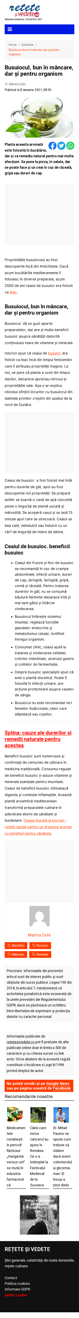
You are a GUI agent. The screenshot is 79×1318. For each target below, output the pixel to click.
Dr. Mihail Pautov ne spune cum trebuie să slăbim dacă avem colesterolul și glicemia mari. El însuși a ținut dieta (62, 1156)
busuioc (54, 353)
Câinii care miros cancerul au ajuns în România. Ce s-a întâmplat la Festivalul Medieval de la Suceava (39, 1156)
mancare (18, 954)
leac (13, 292)
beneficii (18, 945)
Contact (11, 1278)
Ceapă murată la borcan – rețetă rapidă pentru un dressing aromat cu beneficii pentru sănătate (38, 826)
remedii (42, 954)
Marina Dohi (17, 84)
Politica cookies (17, 1284)
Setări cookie (16, 1295)
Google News (57, 1083)
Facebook (61, 1088)
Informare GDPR (17, 1289)
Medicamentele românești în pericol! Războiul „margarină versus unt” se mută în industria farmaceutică (16, 1156)
